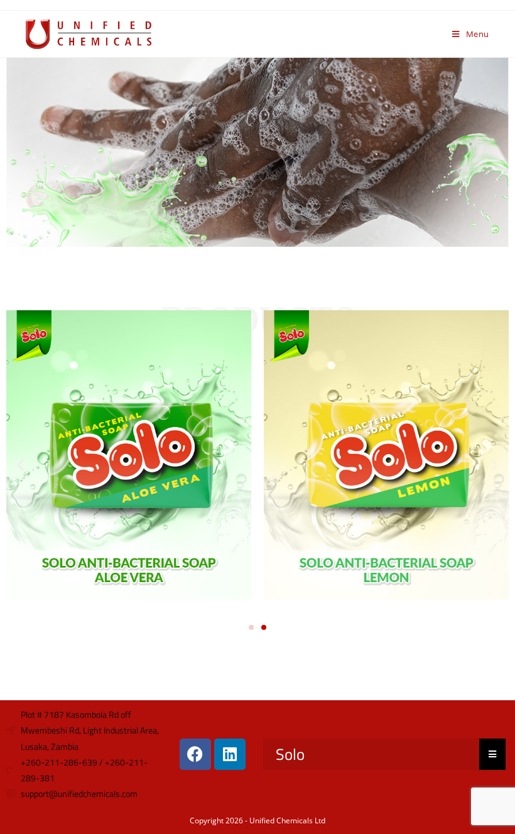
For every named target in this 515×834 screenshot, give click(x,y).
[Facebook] (195, 754)
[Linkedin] (230, 754)
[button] (20, 464)
